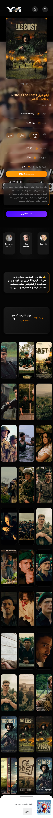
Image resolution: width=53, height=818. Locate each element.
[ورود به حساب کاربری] (35, 9)
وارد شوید (38, 318)
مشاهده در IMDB (26, 174)
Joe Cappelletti (26, 245)
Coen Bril (43, 244)
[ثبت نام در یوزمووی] (45, 9)
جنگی (21, 135)
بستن (27, 811)
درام (10, 135)
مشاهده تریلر (26, 214)
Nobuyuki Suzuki (9, 245)
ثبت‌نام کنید (25, 321)
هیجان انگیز (34, 135)
